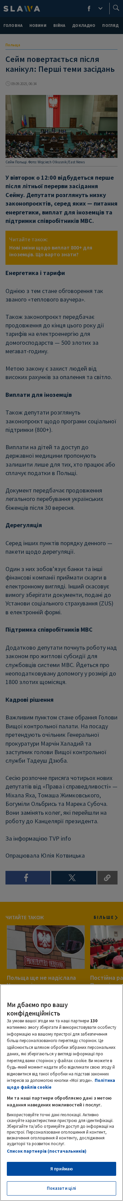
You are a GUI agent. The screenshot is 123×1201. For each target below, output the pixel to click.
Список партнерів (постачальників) (46, 1151)
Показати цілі (62, 1188)
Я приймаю (61, 1169)
